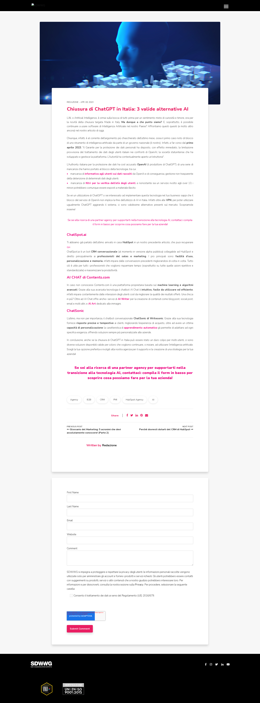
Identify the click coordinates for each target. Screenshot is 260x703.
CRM (102, 399)
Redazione (72, 102)
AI (153, 399)
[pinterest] (141, 415)
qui (68, 247)
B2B (89, 399)
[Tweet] (131, 415)
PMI (115, 399)
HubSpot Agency (134, 399)
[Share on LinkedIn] (136, 415)
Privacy (139, 584)
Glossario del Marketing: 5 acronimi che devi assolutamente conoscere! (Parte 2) (94, 431)
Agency (74, 399)
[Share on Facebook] (127, 415)
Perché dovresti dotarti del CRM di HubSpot (165, 429)
